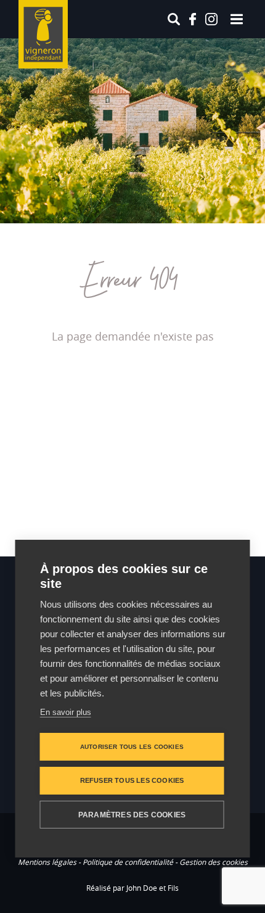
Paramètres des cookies (132, 815)
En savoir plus (65, 712)
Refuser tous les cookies (132, 780)
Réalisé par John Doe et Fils (132, 888)
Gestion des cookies (213, 862)
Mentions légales (47, 862)
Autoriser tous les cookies (132, 746)
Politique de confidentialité (128, 862)
